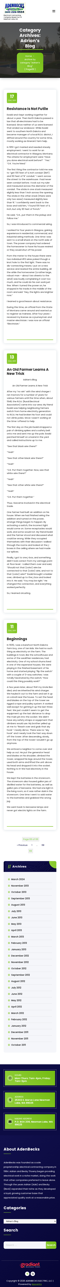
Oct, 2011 (12, 98)
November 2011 (19, 1038)
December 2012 (20, 955)
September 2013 (20, 898)
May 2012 (16, 1000)
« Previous (22, 845)
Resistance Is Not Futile (27, 108)
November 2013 (20, 885)
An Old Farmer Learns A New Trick (28, 371)
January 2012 (18, 1025)
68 (43, 845)
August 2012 (18, 981)
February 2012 (19, 1019)
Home (28, 56)
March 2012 (17, 1013)
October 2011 (18, 1044)
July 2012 (16, 987)
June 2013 (16, 917)
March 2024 (18, 879)
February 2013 (19, 943)
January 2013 (18, 949)
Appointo (37, 1284)
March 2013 (17, 936)
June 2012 (16, 993)
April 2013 (16, 930)
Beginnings (17, 638)
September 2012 (20, 974)
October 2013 (18, 892)
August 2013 (18, 904)
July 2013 (16, 911)
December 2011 (19, 1032)
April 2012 (16, 1006)
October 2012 (18, 968)
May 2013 (16, 923)
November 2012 (20, 962)
